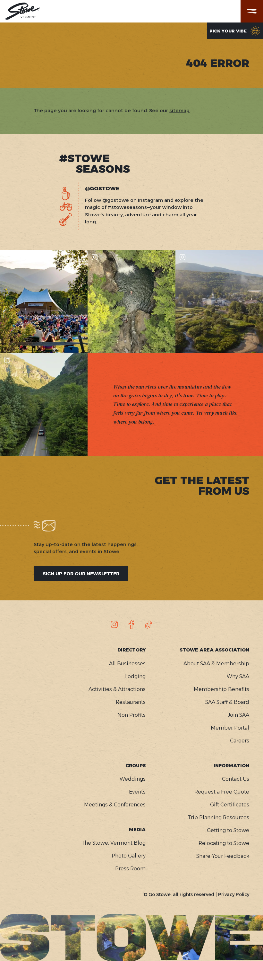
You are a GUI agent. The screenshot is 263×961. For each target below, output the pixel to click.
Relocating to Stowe (224, 843)
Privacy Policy (233, 894)
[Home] (22, 11)
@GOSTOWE (102, 189)
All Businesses (127, 663)
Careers (239, 741)
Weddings (133, 779)
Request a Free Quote (221, 792)
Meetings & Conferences (115, 805)
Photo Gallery (129, 856)
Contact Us (235, 779)
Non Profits (131, 715)
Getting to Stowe (228, 830)
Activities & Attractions (117, 689)
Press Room (130, 869)
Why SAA (238, 676)
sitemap (179, 110)
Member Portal (230, 728)
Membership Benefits (221, 689)
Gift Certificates (229, 805)
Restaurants (131, 702)
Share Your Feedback (222, 856)
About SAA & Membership (216, 663)
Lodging (135, 676)
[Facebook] (131, 624)
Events (137, 792)
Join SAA (238, 715)
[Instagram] (114, 624)
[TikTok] (148, 624)
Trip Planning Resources (218, 817)
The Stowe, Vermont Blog (113, 843)
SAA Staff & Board (227, 702)
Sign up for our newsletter (81, 574)
